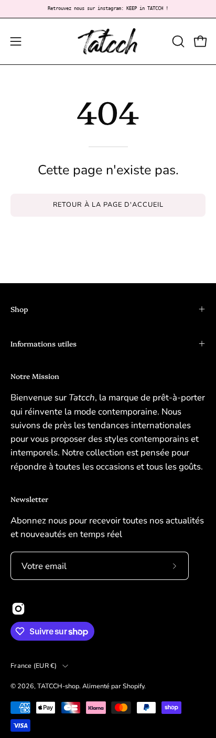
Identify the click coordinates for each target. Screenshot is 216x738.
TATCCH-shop (58, 685)
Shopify (133, 685)
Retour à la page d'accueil (108, 204)
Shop (19, 309)
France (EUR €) (33, 665)
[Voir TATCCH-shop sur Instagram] (18, 609)
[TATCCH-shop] (108, 41)
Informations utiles (43, 343)
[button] (177, 41)
